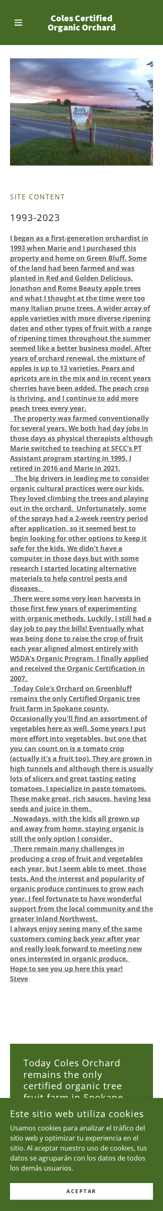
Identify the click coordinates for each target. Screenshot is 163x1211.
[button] (20, 22)
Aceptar (81, 1191)
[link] (81, 22)
